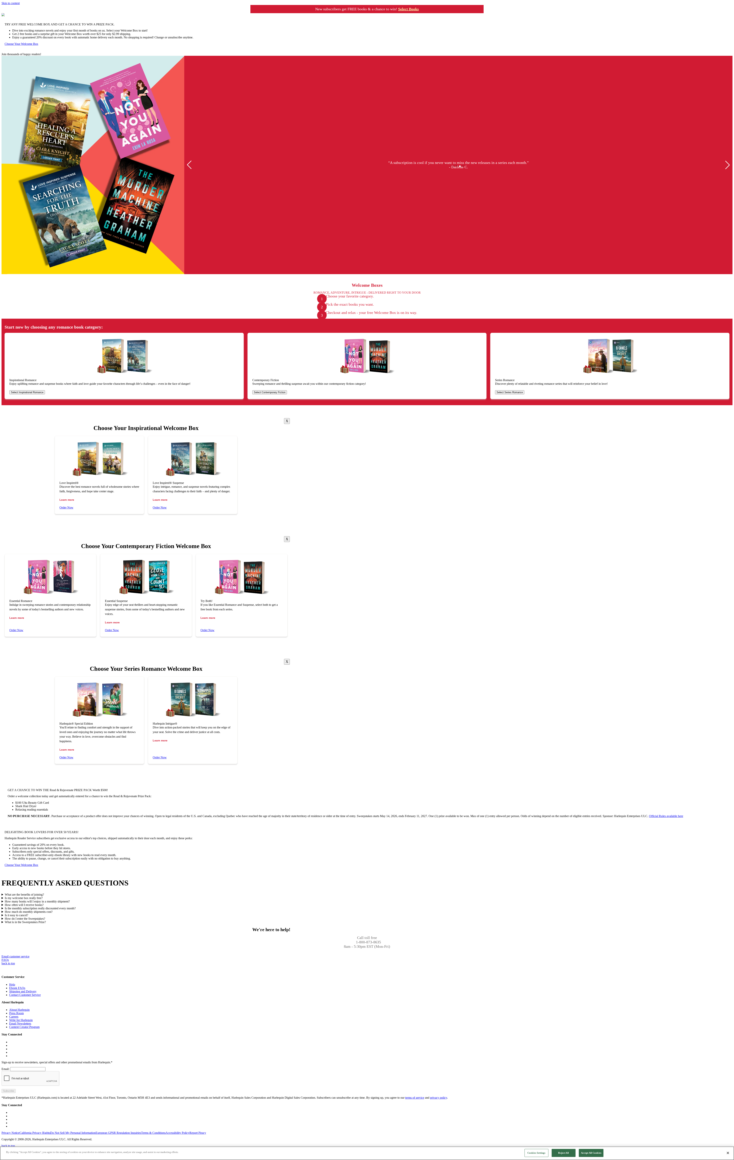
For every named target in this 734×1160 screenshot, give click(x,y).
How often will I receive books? (24, 904)
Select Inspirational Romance (27, 392)
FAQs (5, 960)
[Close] (287, 421)
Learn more (66, 499)
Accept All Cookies (591, 1152)
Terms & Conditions (153, 1132)
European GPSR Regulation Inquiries (118, 1132)
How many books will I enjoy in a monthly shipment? (37, 901)
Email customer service (15, 956)
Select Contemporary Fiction (269, 392)
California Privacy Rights (34, 1132)
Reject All (563, 1152)
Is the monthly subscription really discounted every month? (40, 908)
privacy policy (438, 1097)
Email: (5, 1069)
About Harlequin (19, 1009)
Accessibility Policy (177, 1132)
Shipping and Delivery (23, 991)
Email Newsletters (20, 1023)
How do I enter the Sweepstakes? (25, 918)
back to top (8, 963)
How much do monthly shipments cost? (29, 911)
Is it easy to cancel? (16, 915)
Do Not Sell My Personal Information (73, 1132)
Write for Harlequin (21, 1020)
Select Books (408, 9)
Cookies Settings (536, 1152)
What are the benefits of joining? (24, 894)
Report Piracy (197, 1132)
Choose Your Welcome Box (21, 43)
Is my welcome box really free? (24, 898)
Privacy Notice (10, 1132)
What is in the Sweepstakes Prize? (25, 922)
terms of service (414, 1097)
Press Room (16, 1013)
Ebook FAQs (17, 988)
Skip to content (11, 3)
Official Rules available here (666, 816)
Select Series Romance (510, 392)
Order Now (66, 507)
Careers (13, 1016)
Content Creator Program (24, 1027)
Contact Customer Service (25, 994)
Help (12, 984)
